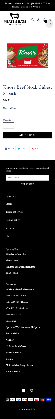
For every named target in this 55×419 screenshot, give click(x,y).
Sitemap (10, 228)
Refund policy (13, 220)
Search (9, 203)
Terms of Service (14, 211)
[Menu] (50, 19)
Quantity (7, 120)
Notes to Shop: (9, 108)
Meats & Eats (31, 409)
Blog (8, 236)
